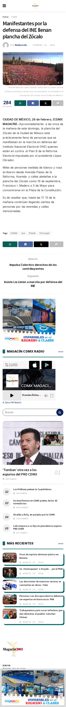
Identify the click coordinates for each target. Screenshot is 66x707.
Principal (44, 233)
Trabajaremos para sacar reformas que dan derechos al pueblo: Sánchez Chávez (40, 614)
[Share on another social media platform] (57, 103)
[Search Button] (59, 412)
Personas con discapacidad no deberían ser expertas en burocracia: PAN (41, 597)
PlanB (32, 233)
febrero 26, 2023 (44, 45)
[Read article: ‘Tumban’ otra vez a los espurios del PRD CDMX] (33, 443)
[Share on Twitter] (46, 103)
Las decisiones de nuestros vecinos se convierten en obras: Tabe (40, 583)
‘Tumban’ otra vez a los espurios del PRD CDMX (20, 472)
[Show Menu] (4, 5)
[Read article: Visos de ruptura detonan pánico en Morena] (10, 558)
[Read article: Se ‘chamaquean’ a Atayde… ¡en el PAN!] (10, 572)
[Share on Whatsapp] (20, 103)
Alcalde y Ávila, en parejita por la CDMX (34, 514)
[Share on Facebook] (33, 103)
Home (5, 17)
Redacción (21, 45)
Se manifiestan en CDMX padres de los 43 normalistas (35, 502)
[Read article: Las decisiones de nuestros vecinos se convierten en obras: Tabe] (10, 585)
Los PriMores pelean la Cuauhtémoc (32, 489)
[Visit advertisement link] (33, 688)
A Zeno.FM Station (12, 402)
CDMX (14, 17)
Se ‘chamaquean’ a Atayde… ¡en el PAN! (41, 568)
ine (23, 233)
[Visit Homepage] (35, 5)
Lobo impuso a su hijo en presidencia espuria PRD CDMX (37, 527)
